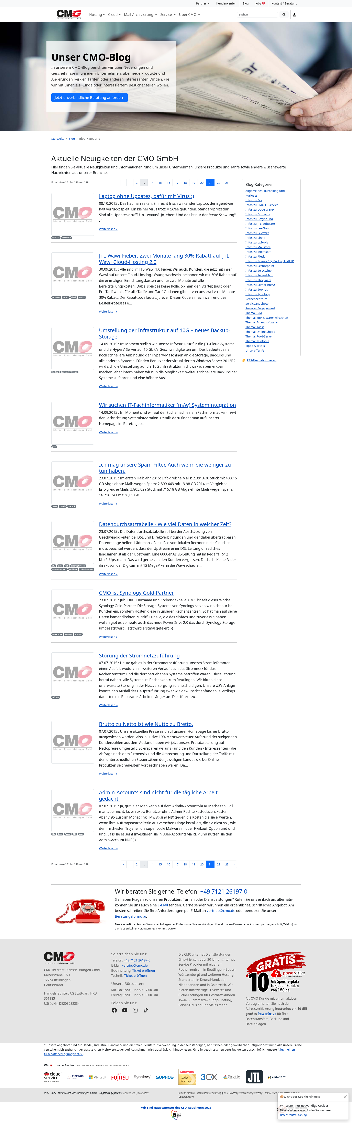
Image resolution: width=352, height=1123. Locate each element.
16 (168, 183)
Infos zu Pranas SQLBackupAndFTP (269, 261)
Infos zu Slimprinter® (260, 285)
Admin (67, 834)
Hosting (95, 14)
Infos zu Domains (257, 214)
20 (202, 183)
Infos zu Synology (257, 294)
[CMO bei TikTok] (145, 1010)
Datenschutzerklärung (293, 1115)
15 (160, 183)
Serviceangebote (256, 303)
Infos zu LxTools (256, 242)
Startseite (57, 139)
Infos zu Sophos (256, 289)
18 (185, 183)
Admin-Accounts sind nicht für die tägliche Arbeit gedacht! (158, 795)
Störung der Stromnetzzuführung (139, 655)
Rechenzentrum (256, 299)
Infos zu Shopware (258, 280)
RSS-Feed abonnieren (261, 360)
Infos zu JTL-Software (260, 224)
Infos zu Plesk (255, 256)
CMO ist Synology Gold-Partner (136, 592)
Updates (55, 238)
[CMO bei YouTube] (125, 1010)
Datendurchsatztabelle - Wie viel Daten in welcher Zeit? (165, 524)
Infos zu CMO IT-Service (261, 205)
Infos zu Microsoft (258, 252)
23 (227, 183)
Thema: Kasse (254, 327)
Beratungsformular (130, 916)
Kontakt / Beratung (284, 3)
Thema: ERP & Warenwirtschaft (266, 318)
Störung (55, 697)
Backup (55, 372)
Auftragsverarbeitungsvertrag (246, 1092)
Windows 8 (66, 238)
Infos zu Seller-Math (259, 275)
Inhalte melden (186, 1092)
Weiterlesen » (108, 229)
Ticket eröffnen (143, 970)
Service (166, 14)
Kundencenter (226, 3)
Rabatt (66, 297)
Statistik (71, 506)
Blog (246, 3)
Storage (64, 372)
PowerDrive (57, 634)
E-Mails (63, 506)
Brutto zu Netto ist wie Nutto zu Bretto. (146, 723)
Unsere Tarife (254, 350)
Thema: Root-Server (259, 336)
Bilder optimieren (78, 566)
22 (218, 183)
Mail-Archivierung (139, 14)
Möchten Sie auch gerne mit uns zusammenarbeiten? (103, 1065)
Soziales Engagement (260, 308)
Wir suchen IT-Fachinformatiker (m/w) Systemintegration (167, 404)
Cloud (113, 14)
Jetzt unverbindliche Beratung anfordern (89, 97)
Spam (54, 506)
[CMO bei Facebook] (114, 1010)
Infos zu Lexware (257, 233)
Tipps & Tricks (255, 346)
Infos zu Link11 (256, 238)
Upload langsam (86, 569)
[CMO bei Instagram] (135, 1010)
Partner (201, 3)
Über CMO (188, 14)
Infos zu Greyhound (259, 219)
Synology (68, 634)
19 (193, 183)
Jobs (259, 3)
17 (176, 183)
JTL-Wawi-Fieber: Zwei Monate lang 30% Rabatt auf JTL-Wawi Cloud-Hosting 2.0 (165, 258)
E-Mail (163, 905)
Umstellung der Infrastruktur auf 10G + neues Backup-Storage (164, 333)
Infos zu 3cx (253, 200)
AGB (226, 1092)
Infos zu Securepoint (259, 266)
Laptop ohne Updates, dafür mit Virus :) (146, 196)
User (81, 834)
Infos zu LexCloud (258, 228)
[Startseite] (69, 15)
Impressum (271, 1092)
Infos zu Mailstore (258, 247)
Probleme (73, 569)
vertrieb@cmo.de (221, 910)
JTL (53, 566)
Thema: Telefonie (257, 341)
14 (151, 183)
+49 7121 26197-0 (223, 891)
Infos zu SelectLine (258, 270)
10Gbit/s (73, 372)
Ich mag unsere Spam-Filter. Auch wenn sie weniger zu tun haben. (165, 467)
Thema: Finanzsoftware (261, 322)
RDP (66, 566)
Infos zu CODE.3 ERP (259, 209)
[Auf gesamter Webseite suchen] (284, 14)
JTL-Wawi (56, 297)
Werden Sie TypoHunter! (135, 1092)
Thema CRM (253, 313)
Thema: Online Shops (260, 332)
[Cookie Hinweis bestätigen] (345, 1097)
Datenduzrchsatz (59, 569)
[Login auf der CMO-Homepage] (294, 14)
